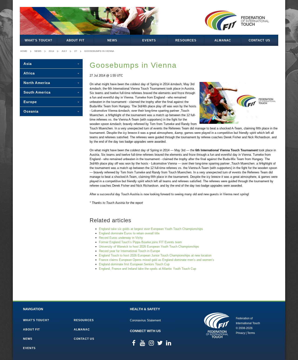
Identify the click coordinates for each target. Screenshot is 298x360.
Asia (28, 64)
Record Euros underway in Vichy (121, 237)
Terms (251, 333)
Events (149, 40)
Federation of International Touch (216, 325)
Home (23, 51)
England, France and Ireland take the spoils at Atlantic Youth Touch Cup (147, 268)
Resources (185, 40)
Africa (29, 73)
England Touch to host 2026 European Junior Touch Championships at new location (155, 255)
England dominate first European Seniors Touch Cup (134, 264)
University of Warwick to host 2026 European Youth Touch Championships (149, 246)
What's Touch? (38, 40)
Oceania (31, 111)
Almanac (222, 40)
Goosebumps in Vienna (99, 51)
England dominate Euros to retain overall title (129, 233)
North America (37, 83)
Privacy (240, 333)
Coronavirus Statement (145, 320)
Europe (30, 102)
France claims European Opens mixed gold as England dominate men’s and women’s (156, 260)
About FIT (75, 40)
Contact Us (259, 40)
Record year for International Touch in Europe (129, 251)
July (64, 51)
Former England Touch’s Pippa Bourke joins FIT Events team (140, 242)
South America (37, 92)
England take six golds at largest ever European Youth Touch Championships (151, 229)
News (112, 40)
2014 (51, 51)
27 (75, 51)
